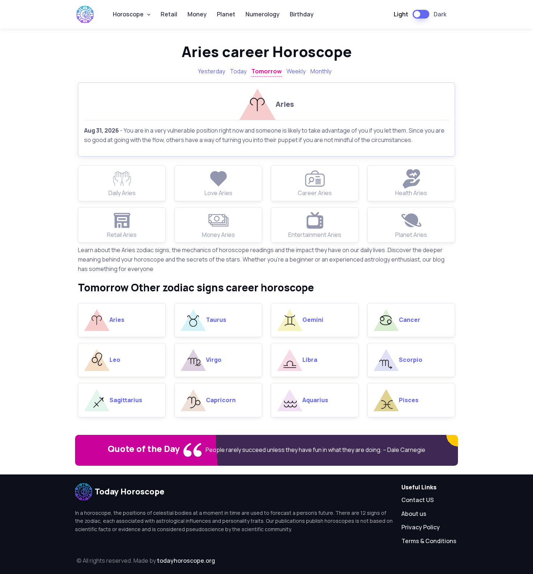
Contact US (417, 500)
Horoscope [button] (128, 14)
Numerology (262, 14)
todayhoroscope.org (186, 561)
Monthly (320, 71)
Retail (169, 14)
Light (401, 14)
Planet (226, 14)
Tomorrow (266, 71)
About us (413, 514)
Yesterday (211, 71)
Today (238, 71)
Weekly (296, 71)
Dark (440, 14)
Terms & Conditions (428, 541)
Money (197, 14)
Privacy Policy (420, 527)
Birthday (302, 14)
